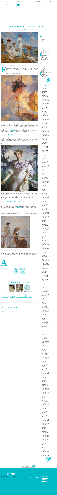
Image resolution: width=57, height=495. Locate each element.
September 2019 (45, 200)
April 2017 (44, 239)
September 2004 (45, 439)
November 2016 (45, 245)
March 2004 (44, 447)
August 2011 (44, 329)
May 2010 (43, 349)
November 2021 (45, 165)
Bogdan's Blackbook (44, 51)
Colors (42, 54)
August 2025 (44, 104)
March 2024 (44, 127)
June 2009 (44, 364)
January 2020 (44, 194)
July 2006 (43, 409)
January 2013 (44, 307)
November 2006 (45, 405)
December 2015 (45, 260)
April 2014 (44, 287)
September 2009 (45, 360)
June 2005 (44, 427)
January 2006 (44, 417)
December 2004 (45, 435)
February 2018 (44, 225)
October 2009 (44, 358)
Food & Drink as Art (44, 55)
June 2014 (44, 284)
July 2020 (43, 186)
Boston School (12, 294)
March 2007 (44, 400)
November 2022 (45, 149)
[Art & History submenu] (41, 1)
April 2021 (44, 174)
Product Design (44, 70)
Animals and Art (44, 42)
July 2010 (43, 346)
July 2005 (43, 425)
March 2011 (44, 335)
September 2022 (45, 151)
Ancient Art (43, 41)
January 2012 (44, 322)
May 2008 (43, 381)
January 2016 (44, 259)
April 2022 (44, 158)
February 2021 (44, 177)
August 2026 (44, 88)
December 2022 (45, 147)
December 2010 (45, 339)
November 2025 (45, 100)
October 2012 (44, 311)
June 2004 (44, 443)
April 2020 (44, 190)
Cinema (42, 53)
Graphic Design (44, 57)
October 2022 (44, 150)
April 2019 (44, 206)
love (33, 193)
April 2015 (44, 271)
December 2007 (45, 388)
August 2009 (44, 361)
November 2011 (45, 325)
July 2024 (43, 122)
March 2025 (44, 111)
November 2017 (45, 229)
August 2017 (44, 233)
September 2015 (45, 264)
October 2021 (44, 166)
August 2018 (44, 217)
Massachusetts (29, 250)
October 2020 (44, 182)
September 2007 (45, 392)
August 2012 (44, 314)
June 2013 (44, 300)
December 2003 (45, 451)
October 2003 (44, 454)
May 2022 (43, 157)
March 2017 (44, 240)
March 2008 (44, 384)
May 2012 (43, 318)
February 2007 (44, 401)
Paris (14, 126)
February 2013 (44, 306)
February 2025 (44, 112)
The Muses (43, 73)
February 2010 (44, 353)
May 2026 (43, 92)
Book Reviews (43, 52)
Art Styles (42, 48)
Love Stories (43, 63)
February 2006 (44, 416)
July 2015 (43, 267)
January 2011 (44, 338)
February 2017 (44, 241)
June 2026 (44, 91)
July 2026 (43, 89)
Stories (42, 71)
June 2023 (44, 139)
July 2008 (43, 378)
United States (32, 212)
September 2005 (45, 423)
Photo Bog (43, 68)
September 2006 (45, 407)
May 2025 (43, 108)
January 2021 (44, 178)
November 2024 (45, 116)
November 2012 (45, 310)
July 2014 (43, 283)
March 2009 (44, 368)
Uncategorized (43, 75)
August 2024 (44, 120)
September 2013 (45, 296)
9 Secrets (42, 39)
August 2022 (44, 153)
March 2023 (44, 143)
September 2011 (45, 327)
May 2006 (43, 412)
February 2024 (44, 128)
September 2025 (45, 103)
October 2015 (44, 263)
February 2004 (44, 448)
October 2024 (44, 118)
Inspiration (43, 60)
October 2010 (44, 342)
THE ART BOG (8, 1)
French (2, 127)
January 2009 (44, 370)
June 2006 (44, 411)
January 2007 (44, 403)
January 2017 (44, 243)
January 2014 (44, 291)
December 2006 (45, 404)
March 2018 (44, 224)
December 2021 (45, 163)
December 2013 (45, 292)
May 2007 (43, 397)
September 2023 (45, 135)
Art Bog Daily (43, 44)
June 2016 (44, 252)
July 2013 (43, 299)
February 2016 (44, 257)
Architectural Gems (44, 43)
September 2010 (45, 343)
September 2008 (45, 376)
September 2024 (45, 119)
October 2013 (44, 295)
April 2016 (44, 255)
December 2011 (45, 323)
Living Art (42, 62)
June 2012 (44, 317)
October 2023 (44, 134)
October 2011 (44, 326)
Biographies (43, 50)
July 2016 (43, 251)
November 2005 (45, 420)
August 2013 (44, 298)
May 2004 (43, 444)
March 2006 (44, 415)
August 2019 (44, 201)
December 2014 (45, 276)
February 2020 (44, 193)
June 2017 (44, 236)
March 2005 (44, 431)
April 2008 (44, 382)
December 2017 (45, 228)
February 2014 (44, 290)
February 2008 (44, 385)
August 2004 (44, 440)
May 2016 (43, 253)
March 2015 (44, 272)
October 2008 (44, 374)
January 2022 (44, 162)
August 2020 (44, 185)
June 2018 (44, 220)
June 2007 (44, 396)
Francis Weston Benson (21, 294)
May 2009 (43, 365)
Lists (42, 61)
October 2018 (44, 214)
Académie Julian (9, 126)
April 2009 (44, 366)
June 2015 (44, 268)
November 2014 (45, 278)
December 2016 (45, 244)
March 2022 (44, 159)
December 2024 (45, 115)
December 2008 (45, 372)
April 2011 (44, 334)
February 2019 (44, 209)
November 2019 (45, 197)
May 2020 (43, 189)
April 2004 (44, 446)
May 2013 (43, 302)
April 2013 (44, 303)
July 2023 (43, 138)
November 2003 (45, 452)
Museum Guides (44, 67)
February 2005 (44, 432)
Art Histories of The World (45, 45)
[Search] (18, 5)
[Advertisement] (28, 14)
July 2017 (43, 235)
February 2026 (44, 96)
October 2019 (44, 198)
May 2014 (43, 286)
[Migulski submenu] (47, 1)
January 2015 (44, 275)
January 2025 (44, 114)
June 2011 (44, 331)
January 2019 (44, 210)
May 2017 (43, 237)
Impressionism (19, 207)
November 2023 (45, 132)
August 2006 (44, 408)
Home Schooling (44, 59)
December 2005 (45, 419)
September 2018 (45, 216)
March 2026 (44, 95)
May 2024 (43, 124)
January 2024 (44, 130)
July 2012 (43, 315)
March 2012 (44, 321)
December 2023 (45, 131)
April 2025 (44, 110)
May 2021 (43, 173)
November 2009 (45, 357)
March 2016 (44, 256)
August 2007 (44, 393)
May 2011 (43, 333)
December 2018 (45, 212)
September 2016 (45, 248)
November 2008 (45, 373)
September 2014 (45, 280)
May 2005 (43, 428)
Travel (42, 74)
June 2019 (44, 204)
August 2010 (44, 345)
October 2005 (44, 421)
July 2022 (43, 154)
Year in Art (43, 76)
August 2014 (44, 282)
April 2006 (44, 413)
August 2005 (44, 424)
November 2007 (45, 389)
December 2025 (45, 99)
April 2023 (44, 142)
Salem (30, 296)
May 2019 (43, 205)
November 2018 (45, 213)
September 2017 (45, 232)
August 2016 (44, 249)
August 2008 (44, 377)
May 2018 (43, 221)
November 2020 (45, 181)
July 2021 (43, 170)
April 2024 (44, 126)
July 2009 (43, 362)
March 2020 (44, 192)
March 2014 (44, 288)
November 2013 (45, 294)
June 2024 (44, 123)
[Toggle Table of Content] (8, 261)
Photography (43, 69)
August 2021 (44, 169)
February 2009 (44, 369)
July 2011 (43, 330)
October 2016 (44, 247)
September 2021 (45, 167)
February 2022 (44, 161)
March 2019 (44, 208)
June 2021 (44, 171)
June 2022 (44, 155)
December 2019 (45, 196)
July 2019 (43, 202)
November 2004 (45, 436)
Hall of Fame (43, 58)
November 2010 (45, 341)
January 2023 (44, 146)
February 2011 (44, 337)
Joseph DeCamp (11, 130)
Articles (42, 49)
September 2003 (45, 455)
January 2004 (44, 450)
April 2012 (44, 319)
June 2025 (44, 107)
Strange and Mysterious (45, 72)
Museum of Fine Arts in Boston (22, 296)
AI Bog (42, 40)
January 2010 (44, 354)
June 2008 (44, 380)
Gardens (42, 56)
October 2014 (44, 279)
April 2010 (44, 350)
